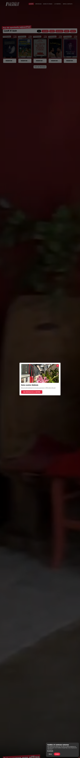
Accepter (57, 754)
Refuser (50, 754)
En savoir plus (50, 750)
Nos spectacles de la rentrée (31, 392)
